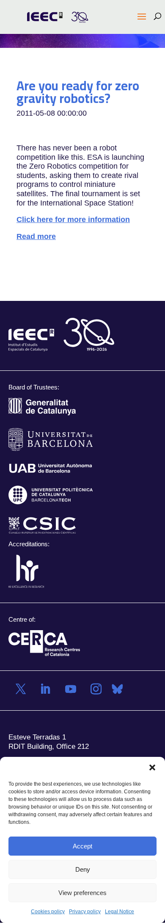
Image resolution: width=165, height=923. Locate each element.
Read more (36, 236)
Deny (82, 869)
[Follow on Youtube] (71, 689)
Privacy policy (85, 912)
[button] (152, 767)
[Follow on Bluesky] (117, 689)
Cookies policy (48, 912)
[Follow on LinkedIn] (45, 689)
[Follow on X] (21, 689)
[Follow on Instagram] (96, 689)
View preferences (82, 892)
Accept (82, 846)
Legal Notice (119, 912)
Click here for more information (73, 219)
